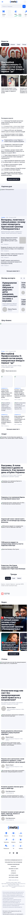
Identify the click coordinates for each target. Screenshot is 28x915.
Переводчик (6, 848)
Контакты (13, 866)
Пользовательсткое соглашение (13, 862)
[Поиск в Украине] (24, 6)
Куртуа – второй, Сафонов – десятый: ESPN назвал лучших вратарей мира (12, 584)
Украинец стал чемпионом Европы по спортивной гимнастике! (13, 498)
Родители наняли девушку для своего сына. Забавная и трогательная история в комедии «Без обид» (10, 642)
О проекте (13, 873)
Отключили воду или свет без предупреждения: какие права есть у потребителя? (12, 695)
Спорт (18, 44)
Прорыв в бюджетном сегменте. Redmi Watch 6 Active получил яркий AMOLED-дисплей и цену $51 (9, 240)
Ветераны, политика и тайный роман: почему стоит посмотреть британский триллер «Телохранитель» (13, 224)
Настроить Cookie (13, 875)
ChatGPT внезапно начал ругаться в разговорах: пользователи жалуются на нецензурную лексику (11, 262)
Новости (6, 835)
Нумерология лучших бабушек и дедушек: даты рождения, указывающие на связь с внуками (9, 292)
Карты (20, 842)
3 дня (13, 578)
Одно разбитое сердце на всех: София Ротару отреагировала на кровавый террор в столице (6, 420)
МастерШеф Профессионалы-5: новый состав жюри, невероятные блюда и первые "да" (12, 358)
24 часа (8, 578)
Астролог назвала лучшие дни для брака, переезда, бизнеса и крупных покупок (12, 813)
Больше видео (12, 653)
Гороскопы (6, 842)
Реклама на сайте (13, 868)
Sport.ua (13, 870)
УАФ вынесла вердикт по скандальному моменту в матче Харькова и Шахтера (12, 543)
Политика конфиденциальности (13, 860)
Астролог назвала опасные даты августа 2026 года (12, 787)
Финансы (13, 842)
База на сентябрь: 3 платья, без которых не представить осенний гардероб (12, 254)
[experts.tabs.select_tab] (21, 278)
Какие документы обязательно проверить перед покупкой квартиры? (11, 732)
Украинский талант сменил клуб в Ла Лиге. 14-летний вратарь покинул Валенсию (13, 520)
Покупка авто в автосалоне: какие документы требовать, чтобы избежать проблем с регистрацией (13, 760)
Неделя (19, 578)
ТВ (13, 848)
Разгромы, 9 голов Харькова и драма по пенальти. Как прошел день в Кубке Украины (13, 468)
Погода (24, 44)
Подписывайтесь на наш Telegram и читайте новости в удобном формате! (14, 140)
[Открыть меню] (2, 2)
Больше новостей (12, 271)
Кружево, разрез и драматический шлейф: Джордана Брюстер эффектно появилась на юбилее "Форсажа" (20, 393)
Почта (13, 835)
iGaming (20, 848)
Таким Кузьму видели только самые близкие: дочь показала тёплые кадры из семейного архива (9, 90)
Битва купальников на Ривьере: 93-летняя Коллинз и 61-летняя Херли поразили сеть (19, 419)
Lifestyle (12, 44)
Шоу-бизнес (5, 44)
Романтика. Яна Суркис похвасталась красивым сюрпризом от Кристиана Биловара (13, 567)
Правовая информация (13, 864)
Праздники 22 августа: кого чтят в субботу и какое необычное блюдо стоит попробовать (12, 248)
